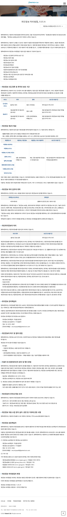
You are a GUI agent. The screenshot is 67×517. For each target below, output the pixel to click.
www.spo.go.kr (19, 465)
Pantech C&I (8, 513)
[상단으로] (63, 513)
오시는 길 (3, 501)
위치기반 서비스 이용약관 (28, 501)
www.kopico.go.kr (21, 460)
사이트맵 (9, 501)
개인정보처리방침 (17, 501)
